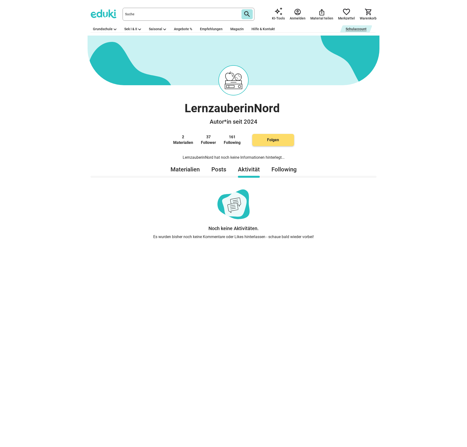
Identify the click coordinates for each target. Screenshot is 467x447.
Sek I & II (130, 29)
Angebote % (183, 29)
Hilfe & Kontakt (263, 29)
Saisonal (155, 29)
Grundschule (103, 29)
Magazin (237, 29)
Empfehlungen (211, 29)
